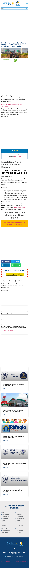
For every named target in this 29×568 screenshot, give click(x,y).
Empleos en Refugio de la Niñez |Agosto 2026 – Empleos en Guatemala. (13, 437)
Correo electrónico (6, 313)
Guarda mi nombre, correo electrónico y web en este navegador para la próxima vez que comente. (14, 327)
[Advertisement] (14, 25)
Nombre (3, 308)
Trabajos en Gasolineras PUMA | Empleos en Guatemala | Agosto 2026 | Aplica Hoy (13, 411)
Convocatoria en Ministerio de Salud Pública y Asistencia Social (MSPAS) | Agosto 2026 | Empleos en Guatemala (14, 463)
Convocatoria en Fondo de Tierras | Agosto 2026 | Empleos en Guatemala (14, 385)
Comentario (4, 290)
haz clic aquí (17, 156)
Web (2, 319)
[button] (27, 3)
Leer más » (5, 388)
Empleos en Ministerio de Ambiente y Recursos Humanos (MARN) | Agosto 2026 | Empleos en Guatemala (13, 490)
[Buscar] (27, 8)
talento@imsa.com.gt (19, 207)
